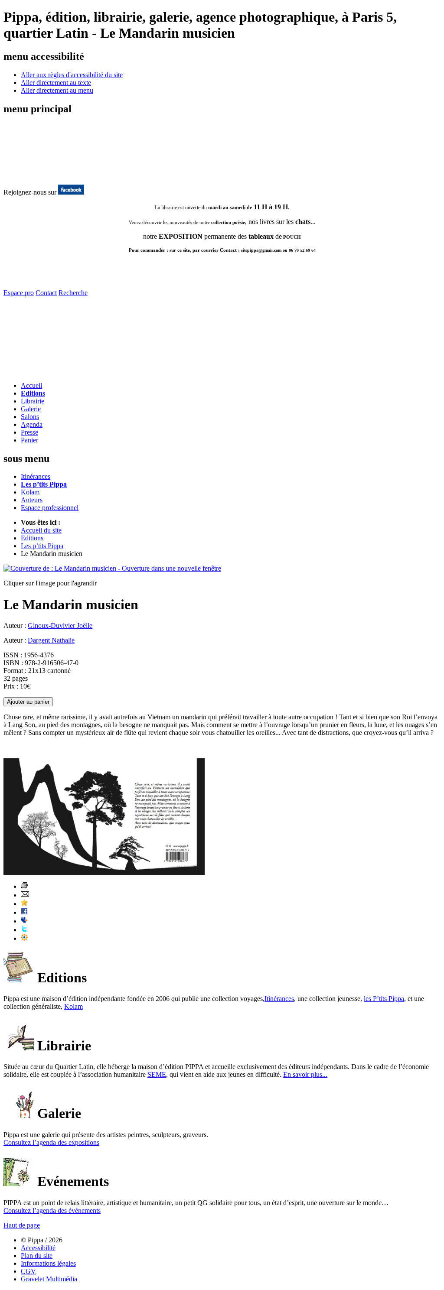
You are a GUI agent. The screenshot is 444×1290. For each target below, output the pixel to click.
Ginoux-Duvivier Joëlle (60, 625)
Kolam (30, 492)
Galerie (31, 409)
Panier (29, 440)
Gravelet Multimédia (49, 1279)
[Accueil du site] (38, 175)
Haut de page (21, 1225)
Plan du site (36, 1255)
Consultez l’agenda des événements (52, 1210)
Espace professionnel (49, 507)
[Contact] (54, 372)
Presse (29, 432)
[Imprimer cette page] (24, 886)
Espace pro (18, 292)
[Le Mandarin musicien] (112, 568)
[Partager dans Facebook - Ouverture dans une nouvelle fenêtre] (24, 912)
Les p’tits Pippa (44, 484)
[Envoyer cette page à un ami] (25, 895)
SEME (156, 1074)
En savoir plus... (305, 1074)
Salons (30, 416)
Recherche (73, 292)
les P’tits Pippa (384, 998)
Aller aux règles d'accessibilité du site (72, 74)
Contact (46, 292)
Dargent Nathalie (51, 640)
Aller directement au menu (57, 90)
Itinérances (35, 476)
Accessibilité (38, 1247)
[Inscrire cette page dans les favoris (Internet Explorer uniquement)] (24, 903)
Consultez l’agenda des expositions (51, 1142)
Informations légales (48, 1263)
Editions (33, 393)
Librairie (32, 401)
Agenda (31, 424)
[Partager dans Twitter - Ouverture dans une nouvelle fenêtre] (24, 929)
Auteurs (31, 500)
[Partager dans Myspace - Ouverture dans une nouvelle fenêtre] (24, 921)
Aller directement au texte (56, 82)
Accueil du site (41, 530)
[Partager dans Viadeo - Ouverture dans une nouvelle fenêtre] (24, 938)
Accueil (31, 385)
